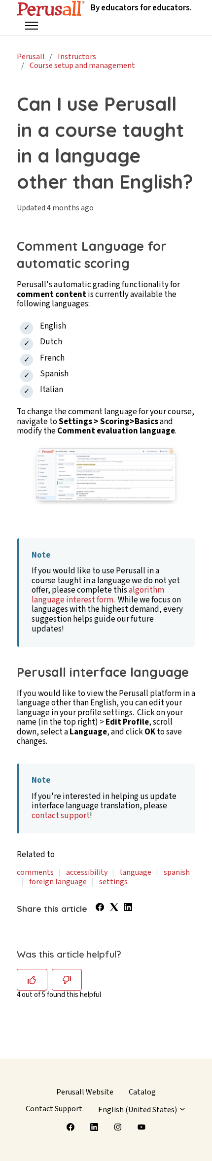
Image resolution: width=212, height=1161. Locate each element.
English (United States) (138, 1109)
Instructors (77, 56)
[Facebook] (100, 909)
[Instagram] (118, 1127)
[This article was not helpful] (67, 980)
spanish (177, 872)
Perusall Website (84, 1092)
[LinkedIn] (128, 909)
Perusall (31, 56)
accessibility (86, 872)
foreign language (58, 881)
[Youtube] (141, 1127)
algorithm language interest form (98, 595)
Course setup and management (82, 65)
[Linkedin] (94, 1127)
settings (113, 881)
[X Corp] (114, 909)
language (135, 872)
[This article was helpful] (32, 980)
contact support (61, 816)
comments (35, 872)
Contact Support (54, 1108)
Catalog (142, 1092)
